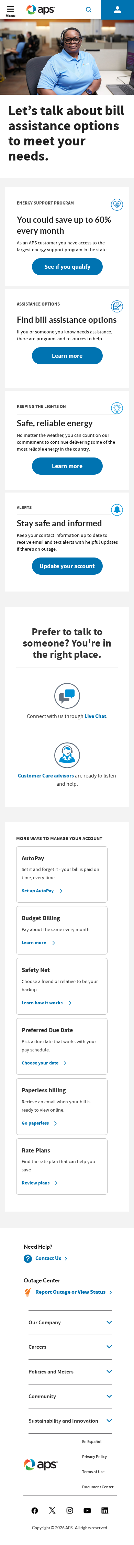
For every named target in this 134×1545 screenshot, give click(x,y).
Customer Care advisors (46, 775)
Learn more (34, 942)
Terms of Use (93, 1472)
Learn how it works (42, 1003)
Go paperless (35, 1123)
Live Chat (95, 716)
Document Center (97, 1487)
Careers (37, 1347)
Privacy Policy (94, 1456)
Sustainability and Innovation (63, 1421)
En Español (91, 1441)
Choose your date (40, 1063)
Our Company (45, 1323)
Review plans (35, 1183)
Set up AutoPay (38, 890)
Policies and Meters (51, 1372)
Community (42, 1396)
